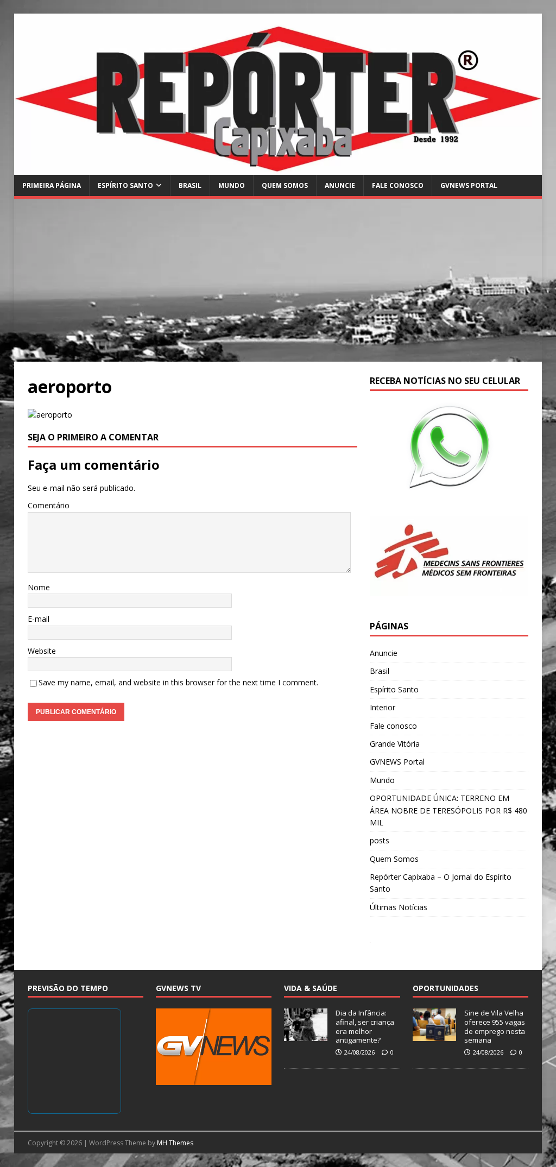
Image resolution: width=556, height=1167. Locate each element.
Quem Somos (285, 185)
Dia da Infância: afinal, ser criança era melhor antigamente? (365, 1026)
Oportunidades (445, 988)
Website (42, 651)
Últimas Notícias (398, 907)
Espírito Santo (125, 185)
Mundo (231, 185)
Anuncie (340, 185)
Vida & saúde (310, 988)
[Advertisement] (278, 280)
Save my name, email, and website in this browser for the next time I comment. (178, 682)
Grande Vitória (395, 744)
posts (379, 840)
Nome (39, 587)
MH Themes (175, 1142)
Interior (382, 707)
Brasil (190, 185)
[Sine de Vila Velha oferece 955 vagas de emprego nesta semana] (434, 1035)
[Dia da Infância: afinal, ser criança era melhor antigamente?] (305, 1035)
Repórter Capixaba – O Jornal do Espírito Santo (440, 883)
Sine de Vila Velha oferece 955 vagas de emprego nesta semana (494, 1026)
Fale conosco (398, 185)
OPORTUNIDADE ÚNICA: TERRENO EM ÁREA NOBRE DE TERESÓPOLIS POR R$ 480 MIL (448, 810)
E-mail (38, 619)
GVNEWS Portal (468, 185)
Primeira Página (51, 185)
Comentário (49, 505)
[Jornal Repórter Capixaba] (278, 168)
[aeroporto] (50, 414)
